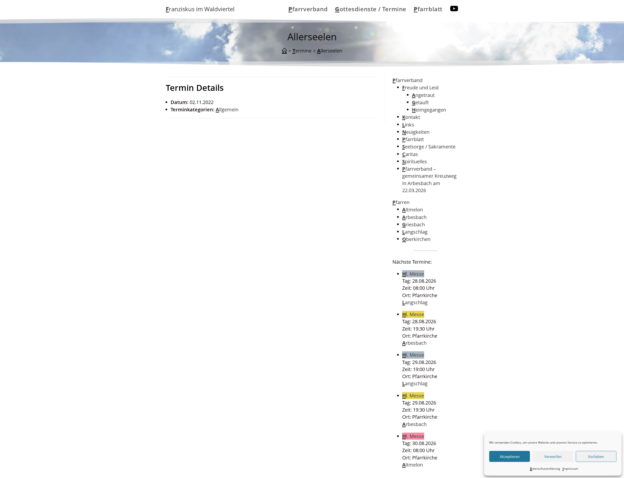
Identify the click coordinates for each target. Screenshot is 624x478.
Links (408, 124)
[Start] (284, 50)
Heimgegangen (429, 109)
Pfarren (401, 202)
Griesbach (413, 224)
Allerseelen (329, 50)
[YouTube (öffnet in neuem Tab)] (454, 8)
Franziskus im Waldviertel (200, 9)
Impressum (570, 469)
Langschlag (415, 232)
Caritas (410, 154)
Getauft (420, 102)
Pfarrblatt (413, 139)
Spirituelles (414, 161)
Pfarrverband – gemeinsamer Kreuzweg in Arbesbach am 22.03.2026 (429, 180)
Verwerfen (553, 456)
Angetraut (423, 95)
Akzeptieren (510, 456)
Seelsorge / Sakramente (429, 146)
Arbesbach (414, 217)
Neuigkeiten (415, 132)
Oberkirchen (416, 239)
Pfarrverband (407, 80)
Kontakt (411, 117)
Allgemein (227, 109)
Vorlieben (596, 456)
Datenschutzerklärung (545, 469)
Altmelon (412, 209)
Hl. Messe (413, 273)
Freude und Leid (420, 87)
